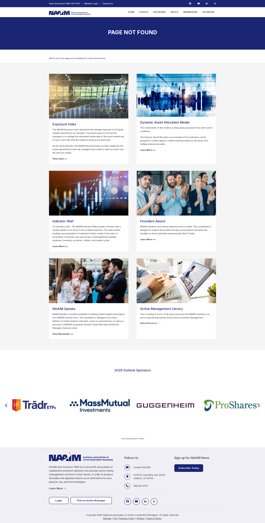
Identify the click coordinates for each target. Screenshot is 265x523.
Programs (159, 12)
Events (143, 12)
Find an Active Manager (91, 500)
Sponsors (208, 12)
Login (58, 500)
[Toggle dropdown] (160, 323)
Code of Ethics (153, 518)
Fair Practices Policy (124, 518)
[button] (6, 405)
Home (131, 12)
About (174, 12)
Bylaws (140, 518)
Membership (190, 12)
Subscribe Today (188, 468)
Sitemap (107, 518)
